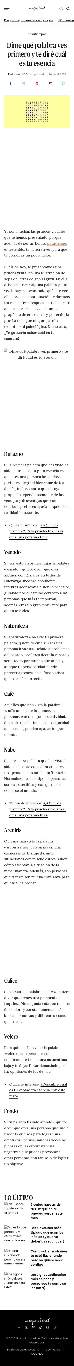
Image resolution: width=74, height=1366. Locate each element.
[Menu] (6, 8)
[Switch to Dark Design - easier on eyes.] (61, 8)
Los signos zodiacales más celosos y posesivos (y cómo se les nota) (48, 1281)
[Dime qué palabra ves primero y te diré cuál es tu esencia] (37, 127)
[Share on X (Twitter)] (23, 83)
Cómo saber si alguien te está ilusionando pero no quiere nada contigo (49, 1258)
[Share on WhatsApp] (63, 83)
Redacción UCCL (18, 74)
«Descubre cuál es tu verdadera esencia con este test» (38, 1090)
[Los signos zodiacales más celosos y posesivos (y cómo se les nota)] (15, 1280)
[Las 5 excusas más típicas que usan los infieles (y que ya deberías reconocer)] (15, 1233)
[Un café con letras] (37, 8)
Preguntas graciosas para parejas (28, 20)
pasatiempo (57, 243)
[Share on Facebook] (10, 83)
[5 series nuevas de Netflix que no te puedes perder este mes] (15, 1210)
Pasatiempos (37, 34)
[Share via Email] (50, 83)
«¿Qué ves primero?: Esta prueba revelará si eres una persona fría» (37, 809)
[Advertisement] (37, 179)
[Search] (68, 8)
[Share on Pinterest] (37, 83)
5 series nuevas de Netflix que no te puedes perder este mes (47, 1211)
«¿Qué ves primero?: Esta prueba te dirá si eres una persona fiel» (36, 531)
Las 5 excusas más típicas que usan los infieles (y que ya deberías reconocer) (47, 1234)
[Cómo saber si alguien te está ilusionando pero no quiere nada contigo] (15, 1256)
